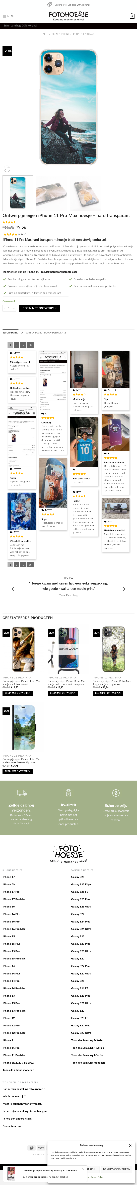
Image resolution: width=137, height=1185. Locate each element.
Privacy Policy (97, 1177)
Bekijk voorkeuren (116, 1169)
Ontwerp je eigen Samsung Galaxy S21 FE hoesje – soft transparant (52, 1170)
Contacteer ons (12, 1126)
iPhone (65, 34)
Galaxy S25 (77, 877)
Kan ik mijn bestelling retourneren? (23, 1089)
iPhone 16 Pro (11, 921)
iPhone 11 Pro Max (83, 34)
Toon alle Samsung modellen (88, 1062)
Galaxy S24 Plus (80, 921)
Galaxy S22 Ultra (81, 973)
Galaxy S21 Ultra (81, 1003)
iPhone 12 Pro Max (14, 1033)
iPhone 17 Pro (11, 891)
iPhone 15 (9, 936)
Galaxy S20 (77, 1010)
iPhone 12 (9, 1018)
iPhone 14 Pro (11, 981)
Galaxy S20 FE (79, 1018)
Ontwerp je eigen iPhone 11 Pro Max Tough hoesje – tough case (112, 683)
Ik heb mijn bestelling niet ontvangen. (25, 1111)
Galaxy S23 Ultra (81, 951)
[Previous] (9, 107)
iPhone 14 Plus (11, 973)
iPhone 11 (9, 1040)
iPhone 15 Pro (11, 951)
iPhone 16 (9, 906)
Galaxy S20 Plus (80, 1025)
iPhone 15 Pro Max (14, 958)
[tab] (10, 332)
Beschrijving (10, 333)
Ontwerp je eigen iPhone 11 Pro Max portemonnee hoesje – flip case (21, 761)
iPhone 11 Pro (11, 1048)
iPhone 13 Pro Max (14, 1010)
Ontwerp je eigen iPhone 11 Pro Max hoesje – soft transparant (21, 683)
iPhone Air (9, 884)
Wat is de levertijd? (14, 1096)
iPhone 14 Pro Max (14, 988)
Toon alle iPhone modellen (18, 1070)
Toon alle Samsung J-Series (87, 1055)
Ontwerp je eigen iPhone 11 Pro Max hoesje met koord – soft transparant (67, 683)
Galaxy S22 (77, 958)
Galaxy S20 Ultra (81, 1033)
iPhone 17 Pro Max (14, 899)
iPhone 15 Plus (11, 943)
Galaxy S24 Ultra (81, 929)
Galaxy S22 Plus (80, 966)
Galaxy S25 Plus (80, 899)
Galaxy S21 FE (79, 988)
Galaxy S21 (77, 981)
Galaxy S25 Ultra (81, 906)
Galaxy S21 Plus (80, 995)
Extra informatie (31, 333)
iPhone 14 (9, 966)
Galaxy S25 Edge (81, 884)
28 (30, 345)
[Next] (128, 107)
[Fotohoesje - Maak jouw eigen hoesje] (68, 16)
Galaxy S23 (77, 936)
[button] (130, 1145)
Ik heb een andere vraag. (17, 1118)
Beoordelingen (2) (55, 333)
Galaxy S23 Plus (80, 943)
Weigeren (88, 1169)
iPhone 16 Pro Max (14, 929)
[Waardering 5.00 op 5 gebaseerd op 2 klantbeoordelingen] (68, 222)
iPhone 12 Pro (11, 1025)
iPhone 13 (9, 995)
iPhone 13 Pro (11, 1003)
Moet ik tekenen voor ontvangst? (22, 1104)
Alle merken (50, 34)
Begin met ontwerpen (39, 308)
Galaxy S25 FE (79, 891)
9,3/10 (22, 234)
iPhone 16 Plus (11, 914)
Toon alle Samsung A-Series (87, 1048)
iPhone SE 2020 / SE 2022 (18, 1062)
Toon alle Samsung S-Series (87, 1040)
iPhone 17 (9, 877)
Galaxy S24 (77, 914)
